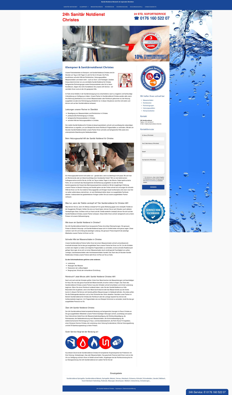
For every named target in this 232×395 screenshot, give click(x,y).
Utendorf (155, 378)
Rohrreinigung (122, 7)
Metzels (112, 378)
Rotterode (104, 381)
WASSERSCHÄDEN (97, 7)
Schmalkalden (147, 378)
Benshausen (120, 381)
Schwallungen (145, 381)
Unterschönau (135, 381)
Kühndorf (139, 378)
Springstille (105, 378)
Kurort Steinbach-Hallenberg (91, 381)
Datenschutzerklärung (151, 180)
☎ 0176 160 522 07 (151, 18)
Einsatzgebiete (151, 7)
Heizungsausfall (136, 7)
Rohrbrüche (109, 7)
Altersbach (125, 378)
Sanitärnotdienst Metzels (93, 378)
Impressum (118, 388)
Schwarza (132, 378)
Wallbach (162, 378)
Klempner (83, 7)
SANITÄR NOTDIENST (70, 7)
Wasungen (111, 381)
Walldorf (127, 381)
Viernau (118, 378)
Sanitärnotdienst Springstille (76, 378)
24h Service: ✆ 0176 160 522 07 (207, 392)
